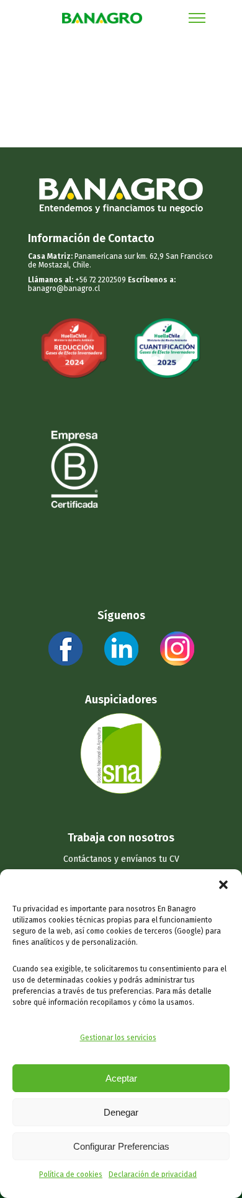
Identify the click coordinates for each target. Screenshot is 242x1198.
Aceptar (121, 1078)
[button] (223, 885)
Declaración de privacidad (153, 1174)
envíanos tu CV (150, 859)
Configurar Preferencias (121, 1146)
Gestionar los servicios (118, 1037)
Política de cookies (70, 1174)
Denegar (121, 1112)
